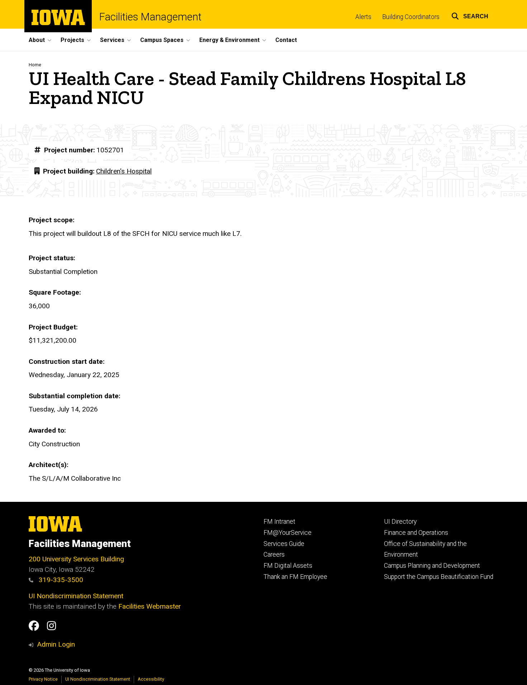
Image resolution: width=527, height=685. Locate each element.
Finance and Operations (416, 532)
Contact (286, 40)
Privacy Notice (43, 679)
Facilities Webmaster (149, 606)
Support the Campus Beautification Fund (438, 576)
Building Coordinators (411, 16)
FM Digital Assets (288, 565)
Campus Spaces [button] (162, 40)
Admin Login (56, 644)
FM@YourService (288, 532)
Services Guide (284, 543)
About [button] (37, 40)
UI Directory (400, 521)
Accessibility (151, 679)
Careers (274, 554)
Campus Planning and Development (432, 565)
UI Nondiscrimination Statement (76, 596)
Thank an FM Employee (295, 576)
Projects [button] (72, 40)
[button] (469, 15)
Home (35, 64)
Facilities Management (150, 17)
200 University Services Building (76, 559)
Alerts (363, 16)
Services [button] (112, 40)
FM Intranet (279, 521)
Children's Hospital (124, 171)
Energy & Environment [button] (229, 40)
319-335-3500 (60, 580)
